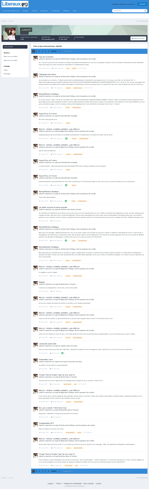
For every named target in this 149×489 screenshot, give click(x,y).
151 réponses (56, 417)
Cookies (98, 483)
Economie (74, 346)
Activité (34, 11)
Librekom (64, 209)
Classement (44, 11)
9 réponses (55, 353)
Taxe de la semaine (46, 57)
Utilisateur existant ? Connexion (123, 4)
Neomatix (64, 410)
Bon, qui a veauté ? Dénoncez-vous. (53, 408)
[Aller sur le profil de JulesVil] (35, 58)
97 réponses (55, 369)
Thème (58, 483)
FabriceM (64, 116)
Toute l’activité (8, 47)
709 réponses (56, 221)
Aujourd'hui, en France (48, 114)
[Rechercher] (145, 10)
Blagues (42, 282)
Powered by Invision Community (74, 486)
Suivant (54, 51)
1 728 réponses (57, 88)
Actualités (74, 116)
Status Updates (135, 10)
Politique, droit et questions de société (83, 59)
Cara (62, 361)
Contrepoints (55, 11)
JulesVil (41, 59)
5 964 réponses (58, 68)
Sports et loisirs (76, 209)
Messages (7, 74)
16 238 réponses (57, 123)
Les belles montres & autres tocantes (53, 207)
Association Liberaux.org (11, 11)
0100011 (63, 59)
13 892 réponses (57, 138)
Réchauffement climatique (49, 94)
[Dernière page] (59, 51)
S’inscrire (142, 4)
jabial (62, 284)
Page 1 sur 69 (68, 51)
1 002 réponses (57, 291)
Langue (50, 483)
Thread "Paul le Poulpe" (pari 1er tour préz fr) (57, 375)
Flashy (63, 425)
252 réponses (55, 384)
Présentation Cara (46, 359)
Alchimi (63, 377)
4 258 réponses (57, 432)
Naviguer (25, 11)
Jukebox (64, 346)
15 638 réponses (57, 107)
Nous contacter (89, 483)
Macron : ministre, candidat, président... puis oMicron (59, 129)
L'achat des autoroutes (47, 344)
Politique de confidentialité (73, 483)
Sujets (6, 70)
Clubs (75, 11)
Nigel (62, 131)
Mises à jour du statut (10, 56)
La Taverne (72, 284)
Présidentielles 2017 (46, 423)
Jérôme (63, 76)
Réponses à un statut (10, 60)
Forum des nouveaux (75, 361)
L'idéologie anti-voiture (47, 74)
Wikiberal (66, 11)
